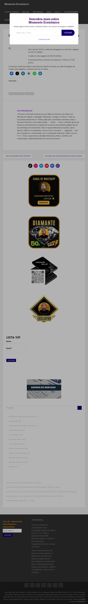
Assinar (68, 32)
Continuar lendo (44, 39)
